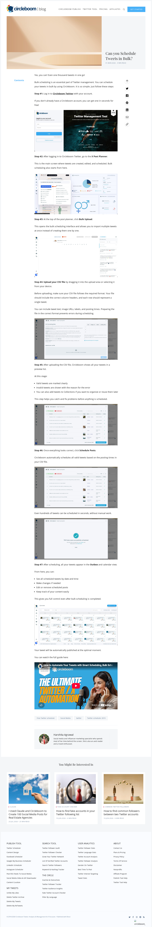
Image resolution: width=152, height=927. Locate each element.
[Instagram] (136, 917)
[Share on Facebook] (127, 95)
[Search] (123, 9)
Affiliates (115, 9)
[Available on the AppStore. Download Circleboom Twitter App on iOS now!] (139, 923)
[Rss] (143, 917)
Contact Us (118, 848)
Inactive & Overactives (51, 880)
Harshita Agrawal (64, 734)
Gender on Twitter (85, 865)
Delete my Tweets (14, 901)
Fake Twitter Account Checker (54, 893)
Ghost (68, 917)
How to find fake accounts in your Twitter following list (75, 812)
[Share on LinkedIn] (127, 109)
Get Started (136, 9)
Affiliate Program (120, 874)
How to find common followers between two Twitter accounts (122, 812)
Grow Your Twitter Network (53, 857)
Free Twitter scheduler (46, 718)
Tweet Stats (82, 878)
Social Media (65, 718)
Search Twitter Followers (52, 865)
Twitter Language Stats (87, 852)
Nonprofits (118, 869)
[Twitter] (129, 917)
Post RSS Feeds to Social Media (19, 874)
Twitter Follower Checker (52, 852)
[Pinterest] (140, 917)
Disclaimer (118, 865)
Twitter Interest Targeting (88, 874)
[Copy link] (127, 124)
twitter (78, 718)
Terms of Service (120, 861)
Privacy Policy (119, 857)
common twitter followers (117, 807)
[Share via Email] (127, 117)
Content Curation (13, 882)
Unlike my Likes (13, 893)
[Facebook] (133, 917)
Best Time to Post (85, 869)
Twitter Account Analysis (87, 857)
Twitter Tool (90, 9)
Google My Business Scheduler (19, 861)
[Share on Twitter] (127, 88)
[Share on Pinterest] (127, 102)
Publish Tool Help (120, 878)
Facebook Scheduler (15, 857)
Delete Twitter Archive (15, 897)
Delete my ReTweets (15, 906)
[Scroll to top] (127, 81)
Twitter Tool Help (120, 882)
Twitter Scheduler (14, 848)
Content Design (13, 852)
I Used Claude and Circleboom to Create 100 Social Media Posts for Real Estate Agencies (28, 814)
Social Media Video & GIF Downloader (21, 878)
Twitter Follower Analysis (88, 861)
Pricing (103, 9)
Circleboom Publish (70, 9)
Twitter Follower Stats (86, 848)
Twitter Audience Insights (52, 888)
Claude (13, 807)
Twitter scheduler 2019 (96, 718)
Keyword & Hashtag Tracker (53, 869)
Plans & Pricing (119, 852)
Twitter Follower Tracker (51, 884)
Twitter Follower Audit (51, 848)
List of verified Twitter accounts (55, 861)
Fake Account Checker (67, 807)
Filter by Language (49, 897)
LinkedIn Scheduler (14, 865)
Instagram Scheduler (15, 869)
